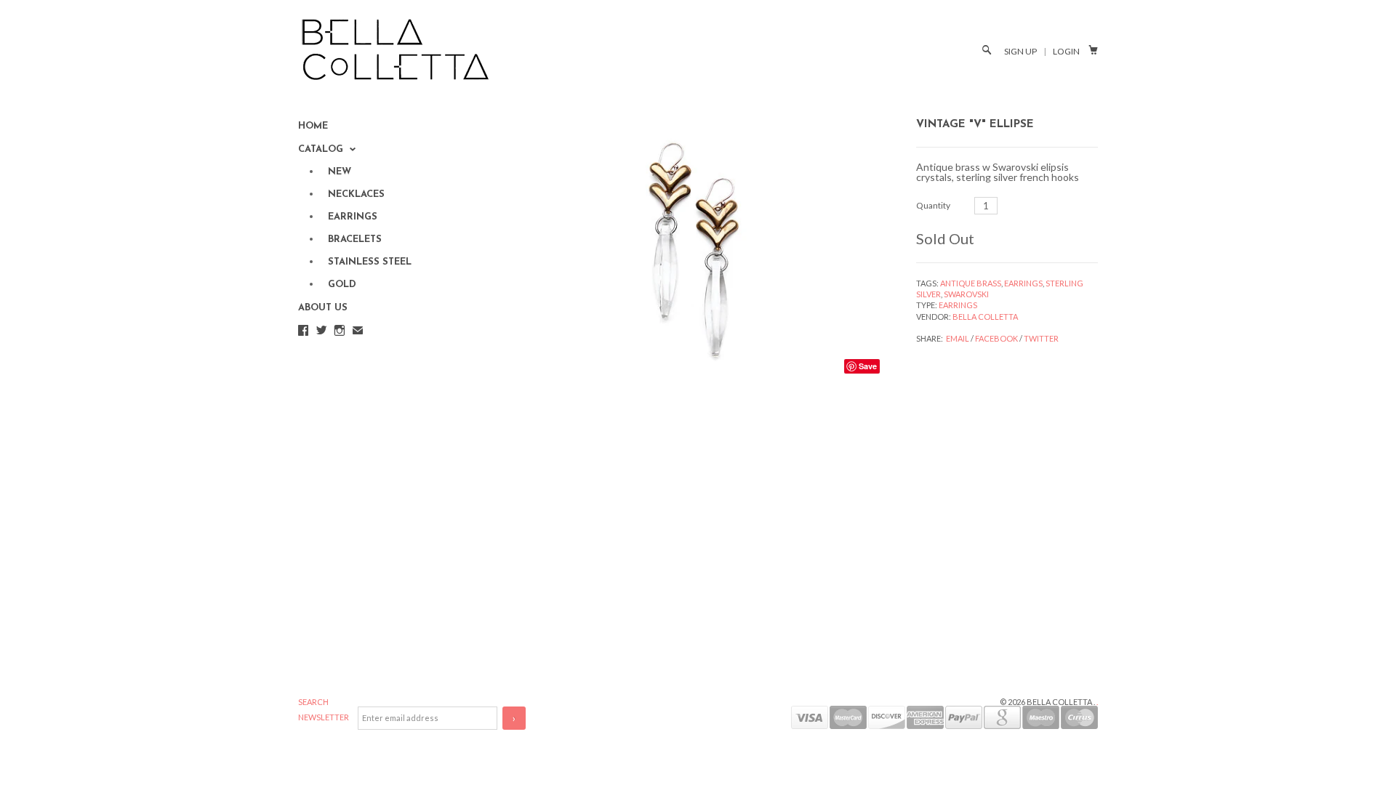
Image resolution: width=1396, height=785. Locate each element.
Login (1066, 51)
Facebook (996, 338)
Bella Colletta (985, 316)
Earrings (1023, 283)
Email (957, 338)
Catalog (322, 149)
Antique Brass (970, 283)
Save (868, 366)
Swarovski (966, 294)
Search (313, 701)
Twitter (1041, 338)
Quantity (933, 205)
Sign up (1020, 51)
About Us (323, 308)
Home (313, 126)
